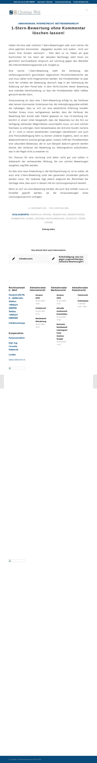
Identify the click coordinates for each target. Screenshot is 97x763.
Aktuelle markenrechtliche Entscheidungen (64, 311)
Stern (81, 218)
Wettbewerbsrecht (67, 23)
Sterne (48, 222)
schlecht (71, 218)
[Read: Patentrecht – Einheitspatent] (74, 296)
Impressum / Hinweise (45, 2)
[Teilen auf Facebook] (19, 237)
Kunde (29, 218)
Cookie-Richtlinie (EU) (80, 2)
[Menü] (87, 9)
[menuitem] (45, 2)
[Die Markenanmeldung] (2, 381)
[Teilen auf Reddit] (78, 237)
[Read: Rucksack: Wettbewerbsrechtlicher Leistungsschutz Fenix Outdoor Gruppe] (53, 325)
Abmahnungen (26, 23)
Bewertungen (76, 214)
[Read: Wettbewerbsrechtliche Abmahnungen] (32, 319)
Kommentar (18, 218)
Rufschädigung (55, 218)
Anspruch (36, 214)
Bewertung (60, 214)
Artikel (47, 214)
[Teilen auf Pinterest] (58, 237)
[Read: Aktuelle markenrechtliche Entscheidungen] (53, 309)
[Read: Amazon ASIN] (32, 296)
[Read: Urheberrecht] (32, 309)
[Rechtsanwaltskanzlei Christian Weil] (25, 9)
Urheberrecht (41, 308)
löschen (40, 218)
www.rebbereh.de (17, 359)
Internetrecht (45, 23)
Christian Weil (61, 208)
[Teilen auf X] (38, 237)
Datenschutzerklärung (63, 2)
